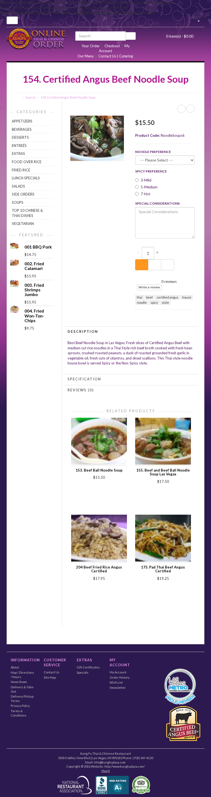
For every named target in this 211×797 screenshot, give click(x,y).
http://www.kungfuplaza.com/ (124, 766)
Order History (120, 677)
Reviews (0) (81, 390)
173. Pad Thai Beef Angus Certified (163, 569)
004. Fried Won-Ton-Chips (34, 315)
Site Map (50, 677)
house (186, 297)
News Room (19, 682)
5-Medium (149, 187)
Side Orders (23, 194)
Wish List (116, 682)
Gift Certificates (88, 667)
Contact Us (51, 672)
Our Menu (85, 56)
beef (149, 297)
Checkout (112, 46)
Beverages (22, 129)
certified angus (167, 297)
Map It (105, 771)
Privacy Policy (20, 705)
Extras (18, 153)
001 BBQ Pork (38, 246)
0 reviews (169, 281)
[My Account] (196, 20)
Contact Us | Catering (115, 56)
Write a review (149, 287)
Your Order (91, 46)
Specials (82, 672)
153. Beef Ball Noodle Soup (99, 470)
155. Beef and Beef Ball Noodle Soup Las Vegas (163, 472)
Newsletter (118, 687)
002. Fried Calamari (34, 266)
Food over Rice (26, 162)
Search (31, 97)
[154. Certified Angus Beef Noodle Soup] (97, 138)
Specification (84, 379)
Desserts (20, 137)
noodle (142, 302)
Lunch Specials (26, 178)
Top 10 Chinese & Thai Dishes (27, 213)
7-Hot (145, 194)
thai (139, 297)
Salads (18, 186)
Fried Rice (21, 170)
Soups (17, 202)
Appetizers (22, 121)
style (165, 302)
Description (83, 331)
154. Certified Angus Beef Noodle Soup (68, 97)
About (15, 667)
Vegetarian (23, 223)
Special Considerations (157, 203)
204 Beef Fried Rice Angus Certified (99, 569)
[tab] (131, 331)
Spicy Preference (151, 171)
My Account (118, 672)
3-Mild (146, 180)
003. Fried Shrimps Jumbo (34, 290)
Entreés (19, 145)
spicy (154, 302)
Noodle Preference (153, 152)
